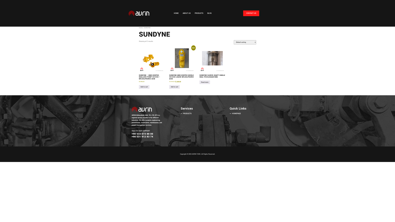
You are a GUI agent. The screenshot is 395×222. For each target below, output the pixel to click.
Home (176, 13)
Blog (209, 13)
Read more (204, 82)
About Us (187, 13)
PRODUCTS (199, 13)
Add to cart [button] (144, 87)
